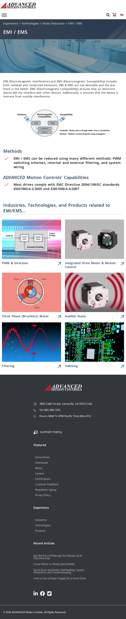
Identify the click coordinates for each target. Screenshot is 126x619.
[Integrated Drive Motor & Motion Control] (94, 245)
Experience (10, 23)
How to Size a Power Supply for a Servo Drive (59, 578)
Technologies (30, 23)
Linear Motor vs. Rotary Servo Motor (54, 564)
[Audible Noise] (94, 296)
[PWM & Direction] (31, 243)
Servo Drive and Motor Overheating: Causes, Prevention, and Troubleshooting (58, 571)
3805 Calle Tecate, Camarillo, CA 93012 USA (65, 404)
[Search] (108, 15)
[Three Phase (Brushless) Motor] (31, 296)
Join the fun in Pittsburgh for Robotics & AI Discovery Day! (57, 557)
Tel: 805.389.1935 (49, 410)
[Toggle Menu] (4, 15)
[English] (122, 15)
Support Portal (51, 432)
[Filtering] (31, 346)
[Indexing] (94, 346)
